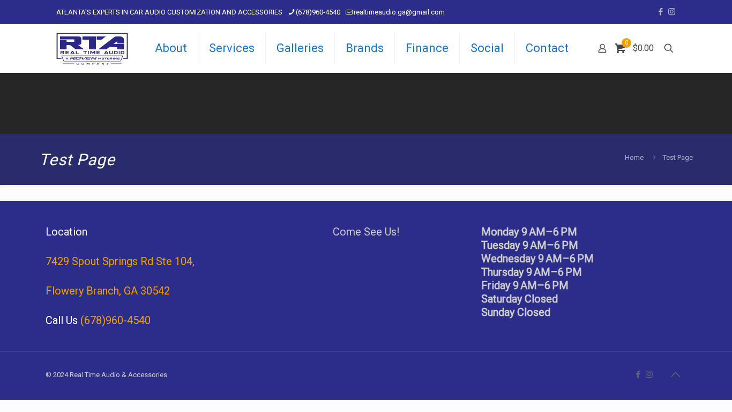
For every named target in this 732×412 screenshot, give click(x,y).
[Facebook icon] (660, 12)
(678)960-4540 (318, 12)
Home (634, 157)
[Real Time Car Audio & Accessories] (92, 48)
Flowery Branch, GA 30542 (108, 290)
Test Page (678, 157)
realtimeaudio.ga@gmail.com (399, 12)
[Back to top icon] (675, 374)
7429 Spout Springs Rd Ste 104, (120, 261)
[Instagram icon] (672, 12)
